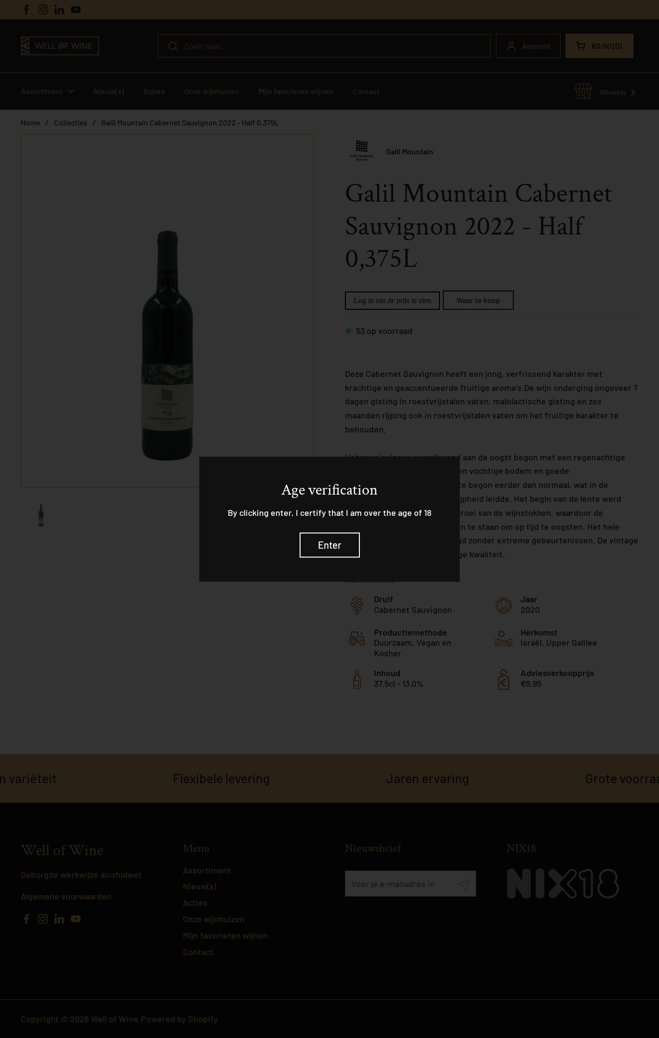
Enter (330, 545)
